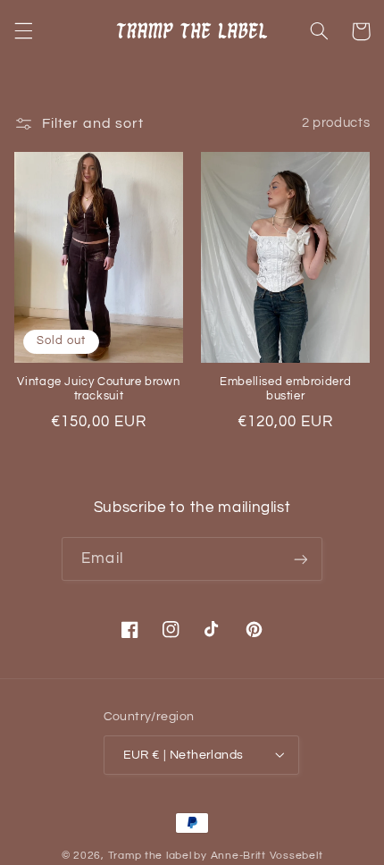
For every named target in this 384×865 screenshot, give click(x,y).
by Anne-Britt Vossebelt (258, 856)
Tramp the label (150, 856)
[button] (23, 31)
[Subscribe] (300, 559)
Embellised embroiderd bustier (285, 389)
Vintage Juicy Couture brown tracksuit (98, 389)
